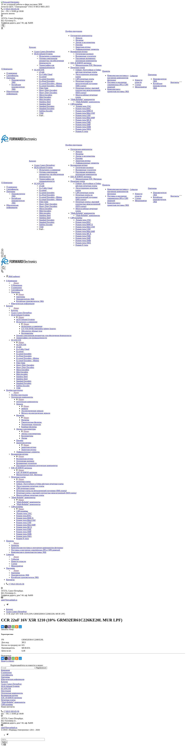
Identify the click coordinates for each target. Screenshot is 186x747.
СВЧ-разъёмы (76, 104)
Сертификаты (12, 75)
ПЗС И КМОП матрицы (80, 63)
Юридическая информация (12, 92)
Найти (4, 742)
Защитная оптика (83, 47)
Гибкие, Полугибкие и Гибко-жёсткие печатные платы (88, 71)
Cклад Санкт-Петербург (44, 51)
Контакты (175, 82)
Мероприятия (141, 87)
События (134, 76)
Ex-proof (42, 77)
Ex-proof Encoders (46, 79)
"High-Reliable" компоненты (82, 99)
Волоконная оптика (78, 51)
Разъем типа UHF (83, 115)
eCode (41, 72)
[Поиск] (3, 25)
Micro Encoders (45, 95)
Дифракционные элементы (87, 49)
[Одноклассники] (16, 626)
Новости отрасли (138, 81)
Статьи (138, 85)
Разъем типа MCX (83, 120)
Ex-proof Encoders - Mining (50, 83)
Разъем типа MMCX (84, 111)
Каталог (32, 47)
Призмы (79, 45)
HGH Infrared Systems (43, 54)
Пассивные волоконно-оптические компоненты (86, 59)
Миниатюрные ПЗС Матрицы (89, 65)
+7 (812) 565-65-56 (11, 9)
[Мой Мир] (20, 626)
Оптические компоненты (81, 35)
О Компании (6, 69)
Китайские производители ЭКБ (18, 87)
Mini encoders (45, 99)
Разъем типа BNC (83, 108)
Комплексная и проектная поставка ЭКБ (118, 90)
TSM (41, 113)
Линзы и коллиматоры (85, 42)
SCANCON (39, 70)
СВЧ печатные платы (85, 79)
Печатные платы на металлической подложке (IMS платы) (86, 83)
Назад (16, 283)
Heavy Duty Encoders (48, 90)
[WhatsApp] (13, 626)
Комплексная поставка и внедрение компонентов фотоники (118, 77)
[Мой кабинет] (2, 29)
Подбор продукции (73, 31)
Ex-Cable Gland (45, 74)
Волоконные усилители (86, 56)
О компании (11, 73)
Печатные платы (77, 67)
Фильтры (79, 40)
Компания (5, 670)
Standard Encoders (46, 106)
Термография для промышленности (47, 66)
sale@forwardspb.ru (9, 600)
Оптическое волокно (85, 54)
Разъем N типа (82, 131)
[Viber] (9, 626)
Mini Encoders (45, 97)
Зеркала (79, 38)
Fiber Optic (43, 88)
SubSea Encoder (46, 111)
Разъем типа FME (83, 122)
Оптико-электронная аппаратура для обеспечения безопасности (51, 60)
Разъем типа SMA (83, 129)
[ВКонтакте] (2, 626)
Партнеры (10, 78)
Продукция (6, 691)
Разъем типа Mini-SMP (85, 118)
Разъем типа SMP (83, 124)
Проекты (106, 71)
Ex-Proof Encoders (47, 81)
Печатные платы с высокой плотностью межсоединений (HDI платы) (88, 90)
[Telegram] (7, 605)
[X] (6, 626)
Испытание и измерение (49, 56)
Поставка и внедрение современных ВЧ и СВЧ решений (117, 84)
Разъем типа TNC (83, 106)
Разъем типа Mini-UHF (85, 113)
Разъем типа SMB (83, 127)
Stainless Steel (45, 102)
